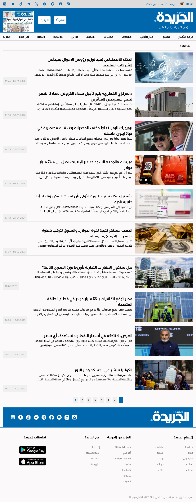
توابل (74, 36)
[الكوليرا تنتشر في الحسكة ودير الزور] (164, 375)
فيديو (166, 36)
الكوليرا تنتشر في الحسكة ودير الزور (103, 370)
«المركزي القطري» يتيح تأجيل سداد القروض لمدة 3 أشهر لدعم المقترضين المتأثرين (85, 96)
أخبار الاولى (188, 458)
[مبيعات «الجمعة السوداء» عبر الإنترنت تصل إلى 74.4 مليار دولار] (164, 170)
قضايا (128, 464)
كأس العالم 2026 (123, 447)
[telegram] (28, 4)
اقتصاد (90, 36)
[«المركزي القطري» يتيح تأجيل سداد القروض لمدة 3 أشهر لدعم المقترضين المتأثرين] (164, 102)
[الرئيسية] (173, 17)
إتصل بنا (95, 447)
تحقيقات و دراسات (122, 458)
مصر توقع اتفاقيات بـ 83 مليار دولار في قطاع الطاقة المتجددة (89, 302)
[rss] (68, 4)
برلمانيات (159, 447)
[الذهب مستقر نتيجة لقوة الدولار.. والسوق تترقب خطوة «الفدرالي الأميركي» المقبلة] (164, 238)
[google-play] (32, 448)
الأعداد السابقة (92, 452)
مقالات (127, 36)
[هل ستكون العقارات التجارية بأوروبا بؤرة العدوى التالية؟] (164, 273)
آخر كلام (24, 36)
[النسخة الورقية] (18, 20)
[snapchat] (13, 4)
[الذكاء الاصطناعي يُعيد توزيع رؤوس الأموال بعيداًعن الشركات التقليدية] (164, 67)
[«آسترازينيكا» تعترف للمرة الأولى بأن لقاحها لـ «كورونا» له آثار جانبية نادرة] (164, 204)
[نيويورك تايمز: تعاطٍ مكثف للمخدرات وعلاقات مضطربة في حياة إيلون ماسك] (164, 136)
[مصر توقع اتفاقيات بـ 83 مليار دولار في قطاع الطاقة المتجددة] (164, 307)
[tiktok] (21, 4)
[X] (36, 4)
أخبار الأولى (147, 36)
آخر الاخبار (188, 447)
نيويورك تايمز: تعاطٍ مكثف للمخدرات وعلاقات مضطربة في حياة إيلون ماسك (84, 131)
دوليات (58, 36)
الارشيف (44, 20)
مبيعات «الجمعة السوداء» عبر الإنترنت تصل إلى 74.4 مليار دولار (85, 165)
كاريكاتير (127, 475)
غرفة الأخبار (185, 36)
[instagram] (60, 4)
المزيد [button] (7, 36)
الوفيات (127, 481)
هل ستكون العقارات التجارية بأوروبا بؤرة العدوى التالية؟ (87, 267)
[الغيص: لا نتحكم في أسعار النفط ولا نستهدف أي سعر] (164, 341)
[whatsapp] (5, 4)
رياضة (41, 36)
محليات (109, 36)
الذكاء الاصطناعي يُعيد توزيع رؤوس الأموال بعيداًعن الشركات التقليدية (90, 62)
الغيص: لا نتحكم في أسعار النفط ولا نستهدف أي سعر (88, 336)
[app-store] (32, 459)
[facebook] (44, 4)
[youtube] (52, 4)
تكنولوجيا (126, 470)
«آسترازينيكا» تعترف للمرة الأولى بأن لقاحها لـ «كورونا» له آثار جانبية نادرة (83, 199)
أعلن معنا (95, 464)
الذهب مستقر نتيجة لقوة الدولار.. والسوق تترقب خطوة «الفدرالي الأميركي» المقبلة (87, 233)
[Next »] (75, 400)
